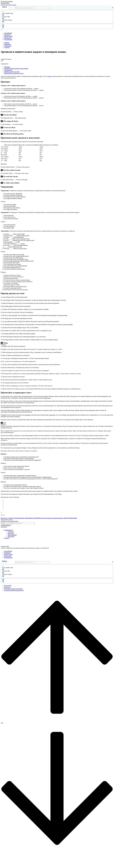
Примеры (7, 67)
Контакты (7, 587)
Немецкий (7, 34)
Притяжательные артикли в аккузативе (16, 68)
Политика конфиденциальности (14, 590)
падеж (49, 76)
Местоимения (12, 535)
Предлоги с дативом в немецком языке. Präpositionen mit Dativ (19, 518)
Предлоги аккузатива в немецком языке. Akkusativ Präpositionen (57, 518)
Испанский (7, 38)
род (41, 76)
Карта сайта (7, 585)
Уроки (6, 538)
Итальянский (8, 39)
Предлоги (11, 536)
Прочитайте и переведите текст (14, 73)
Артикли (10, 531)
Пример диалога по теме (11, 71)
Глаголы (10, 533)
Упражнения (8, 70)
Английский (8, 33)
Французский (8, 36)
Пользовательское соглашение (13, 589)
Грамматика (7, 530)
